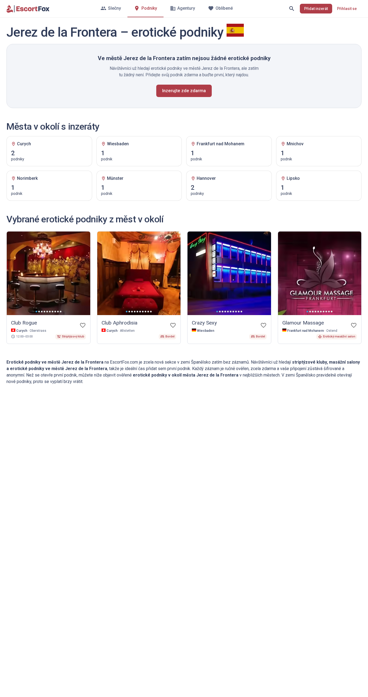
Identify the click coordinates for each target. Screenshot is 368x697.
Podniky (149, 8)
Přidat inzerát (316, 8)
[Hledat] (291, 8)
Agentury (186, 8)
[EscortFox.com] (28, 9)
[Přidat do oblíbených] (82, 325)
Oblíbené (224, 8)
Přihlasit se (347, 8)
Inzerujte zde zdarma (184, 90)
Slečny (114, 8)
